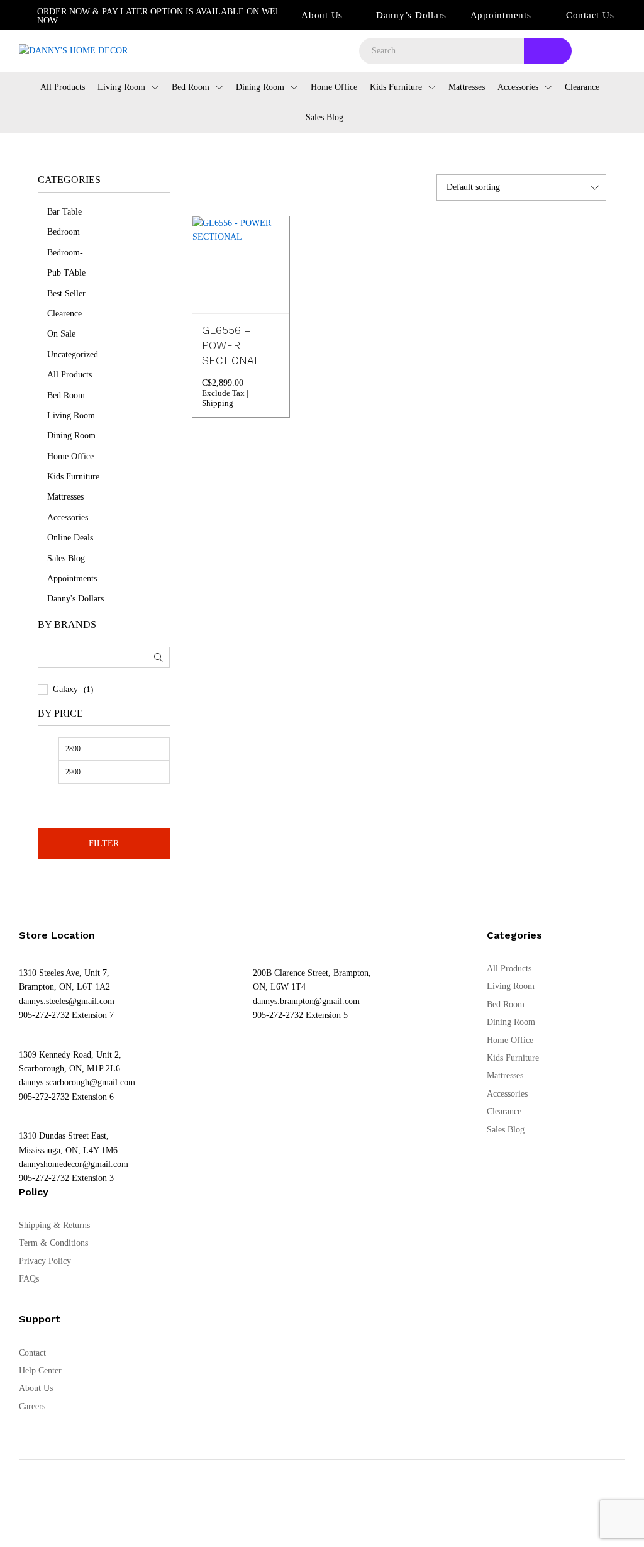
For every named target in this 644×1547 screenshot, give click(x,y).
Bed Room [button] (190, 87)
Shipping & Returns (54, 1225)
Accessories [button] (517, 87)
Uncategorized (72, 354)
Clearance (582, 87)
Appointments (500, 15)
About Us (322, 15)
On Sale (61, 333)
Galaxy (65, 689)
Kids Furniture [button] (396, 87)
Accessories (67, 517)
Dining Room (71, 435)
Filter (104, 843)
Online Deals (70, 537)
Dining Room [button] (260, 87)
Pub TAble (66, 272)
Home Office (334, 87)
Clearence (64, 313)
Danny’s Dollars (411, 15)
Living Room (71, 415)
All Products (62, 87)
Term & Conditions (53, 1243)
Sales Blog (324, 117)
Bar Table (64, 211)
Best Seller (66, 293)
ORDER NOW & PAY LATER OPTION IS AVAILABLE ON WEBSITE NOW (169, 16)
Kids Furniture (73, 476)
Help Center (40, 1370)
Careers (32, 1406)
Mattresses (466, 87)
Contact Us (590, 15)
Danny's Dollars (75, 598)
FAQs (29, 1278)
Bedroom (63, 232)
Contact (32, 1353)
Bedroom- (65, 252)
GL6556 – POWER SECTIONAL (231, 345)
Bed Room (66, 395)
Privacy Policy (45, 1261)
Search (548, 51)
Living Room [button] (121, 87)
